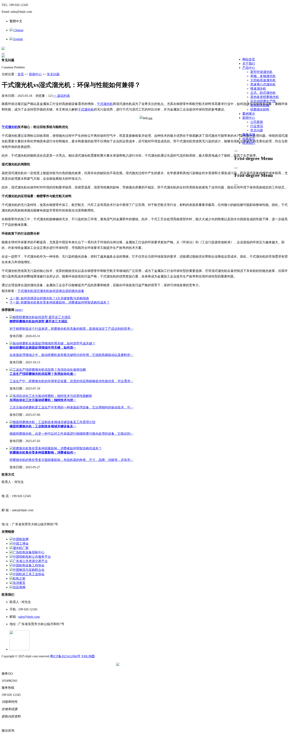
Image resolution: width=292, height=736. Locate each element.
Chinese (18, 30)
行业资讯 (256, 126)
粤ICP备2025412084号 (65, 656)
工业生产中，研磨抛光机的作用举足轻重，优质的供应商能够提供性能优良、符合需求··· (71, 381)
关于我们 (248, 63)
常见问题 (256, 130)
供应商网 (19, 587)
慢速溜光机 (258, 88)
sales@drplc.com (29, 616)
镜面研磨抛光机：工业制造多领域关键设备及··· (43, 426)
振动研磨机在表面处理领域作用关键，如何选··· (43, 347)
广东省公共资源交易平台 (30, 561)
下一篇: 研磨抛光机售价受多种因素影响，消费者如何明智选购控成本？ (60, 302)
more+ (19, 309)
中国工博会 (21, 543)
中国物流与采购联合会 (28, 569)
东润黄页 (19, 583)
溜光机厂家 (21, 548)
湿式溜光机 (41, 291)
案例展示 (248, 113)
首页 (20, 74)
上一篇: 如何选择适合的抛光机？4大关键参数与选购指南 (49, 298)
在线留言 (248, 138)
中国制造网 (21, 539)
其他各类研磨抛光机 (264, 97)
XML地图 (88, 656)
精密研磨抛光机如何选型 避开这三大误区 (39, 321)
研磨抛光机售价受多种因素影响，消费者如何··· (43, 452)
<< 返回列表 (61, 95)
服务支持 (248, 134)
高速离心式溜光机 (263, 84)
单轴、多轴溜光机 (263, 76)
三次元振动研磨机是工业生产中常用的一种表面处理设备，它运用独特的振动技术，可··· (71, 407)
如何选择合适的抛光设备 (66, 291)
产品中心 (248, 67)
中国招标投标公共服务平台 (32, 556)
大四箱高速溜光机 (263, 80)
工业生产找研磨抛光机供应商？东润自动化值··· (43, 373)
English (18, 39)
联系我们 (248, 142)
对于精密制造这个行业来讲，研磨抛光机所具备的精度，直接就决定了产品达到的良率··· (71, 328)
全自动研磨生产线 (263, 101)
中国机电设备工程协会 (28, 565)
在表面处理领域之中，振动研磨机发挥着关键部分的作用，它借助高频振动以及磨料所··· (71, 355)
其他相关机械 (259, 105)
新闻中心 (248, 117)
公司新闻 (256, 122)
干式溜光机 (105, 104)
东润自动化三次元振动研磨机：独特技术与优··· (43, 400)
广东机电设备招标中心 (28, 552)
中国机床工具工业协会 (28, 574)
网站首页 (248, 59)
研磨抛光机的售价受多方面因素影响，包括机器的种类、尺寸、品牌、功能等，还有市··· (71, 460)
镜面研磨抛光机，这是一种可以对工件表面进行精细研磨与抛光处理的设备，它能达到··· (71, 433)
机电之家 (19, 578)
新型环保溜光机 (261, 72)
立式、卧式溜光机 (263, 92)
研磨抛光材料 (259, 109)
